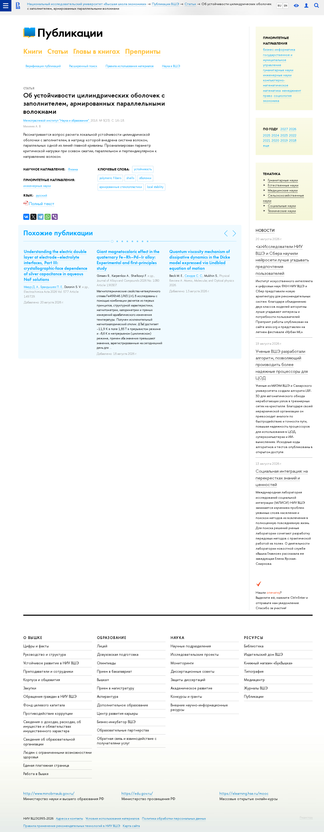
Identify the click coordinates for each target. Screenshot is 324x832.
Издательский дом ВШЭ (263, 654)
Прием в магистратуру (115, 688)
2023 (284, 135)
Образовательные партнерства (123, 730)
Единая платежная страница (46, 765)
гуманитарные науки (278, 70)
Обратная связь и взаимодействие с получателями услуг (126, 740)
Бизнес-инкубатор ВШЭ (116, 721)
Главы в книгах (96, 51)
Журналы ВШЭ (256, 688)
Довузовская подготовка (117, 654)
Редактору (306, 817)
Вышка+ (103, 679)
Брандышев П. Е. (51, 287)
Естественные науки (283, 185)
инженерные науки (277, 75)
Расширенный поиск (83, 66)
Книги (32, 51)
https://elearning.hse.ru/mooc (243, 793)
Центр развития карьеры (117, 713)
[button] (112, 241)
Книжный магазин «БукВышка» (268, 663)
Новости (265, 230)
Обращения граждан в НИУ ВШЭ (50, 696)
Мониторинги (182, 663)
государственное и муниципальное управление (277, 59)
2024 (275, 135)
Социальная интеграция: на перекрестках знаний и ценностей (282, 477)
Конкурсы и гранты (186, 696)
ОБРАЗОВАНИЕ (111, 637)
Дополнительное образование (122, 705)
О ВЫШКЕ (33, 637)
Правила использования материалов (130, 66)
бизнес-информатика (279, 49)
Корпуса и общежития (41, 679)
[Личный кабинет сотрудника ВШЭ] (306, 5)
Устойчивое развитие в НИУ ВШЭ (51, 663)
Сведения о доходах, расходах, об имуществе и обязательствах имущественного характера (52, 726)
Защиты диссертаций (188, 679)
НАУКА (178, 637)
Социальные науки (282, 205)
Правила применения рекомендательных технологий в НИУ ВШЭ (71, 826)
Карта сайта (131, 826)
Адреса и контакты (69, 818)
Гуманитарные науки (283, 180)
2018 (292, 140)
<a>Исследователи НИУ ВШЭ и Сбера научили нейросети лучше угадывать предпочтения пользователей (282, 259)
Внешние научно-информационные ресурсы (199, 707)
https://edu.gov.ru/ (137, 793)
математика (272, 90)
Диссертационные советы (192, 671)
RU (279, 5)
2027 (284, 129)
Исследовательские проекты (195, 654)
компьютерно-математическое (275, 82)
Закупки (29, 688)
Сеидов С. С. (194, 276)
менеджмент (291, 90)
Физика (73, 169)
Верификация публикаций (43, 66)
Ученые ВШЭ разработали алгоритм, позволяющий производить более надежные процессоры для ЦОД (282, 364)
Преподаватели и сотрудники (48, 671)
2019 (284, 140)
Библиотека (254, 646)
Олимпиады (106, 663)
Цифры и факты (36, 646)
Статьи (57, 51)
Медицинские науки (283, 190)
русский (41, 196)
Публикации (70, 32)
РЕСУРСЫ (253, 637)
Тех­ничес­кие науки (282, 210)
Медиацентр (254, 679)
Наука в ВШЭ (171, 66)
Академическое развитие (191, 688)
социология (283, 95)
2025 (266, 135)
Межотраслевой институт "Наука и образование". (57, 121)
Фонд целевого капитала (44, 705)
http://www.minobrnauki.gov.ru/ (48, 793)
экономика (271, 100)
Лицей (102, 646)
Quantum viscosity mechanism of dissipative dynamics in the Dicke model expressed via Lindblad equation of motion (199, 260)
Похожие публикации (58, 232)
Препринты (142, 51)
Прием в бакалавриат (114, 671)
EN (285, 5)
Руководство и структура (44, 654)
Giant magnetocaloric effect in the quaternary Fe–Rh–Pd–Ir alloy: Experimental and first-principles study (128, 260)
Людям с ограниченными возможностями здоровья (57, 754)
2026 (292, 129)
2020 (275, 140)
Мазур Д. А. (31, 287)
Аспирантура (107, 696)
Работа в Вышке (36, 773)
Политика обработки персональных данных (174, 818)
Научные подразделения (191, 646)
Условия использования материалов (112, 818)
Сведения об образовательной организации (49, 741)
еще (266, 145)
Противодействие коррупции (48, 713)
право (267, 95)
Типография (254, 671)
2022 (292, 135)
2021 (266, 140)
